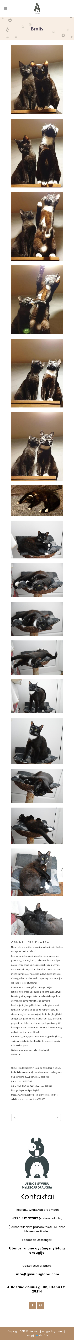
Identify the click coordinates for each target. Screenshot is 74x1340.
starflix (43, 1335)
